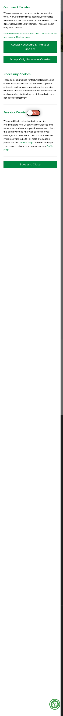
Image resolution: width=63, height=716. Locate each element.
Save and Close (30, 164)
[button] (54, 704)
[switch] (33, 113)
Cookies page (26, 143)
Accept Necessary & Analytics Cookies (30, 47)
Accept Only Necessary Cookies (30, 59)
